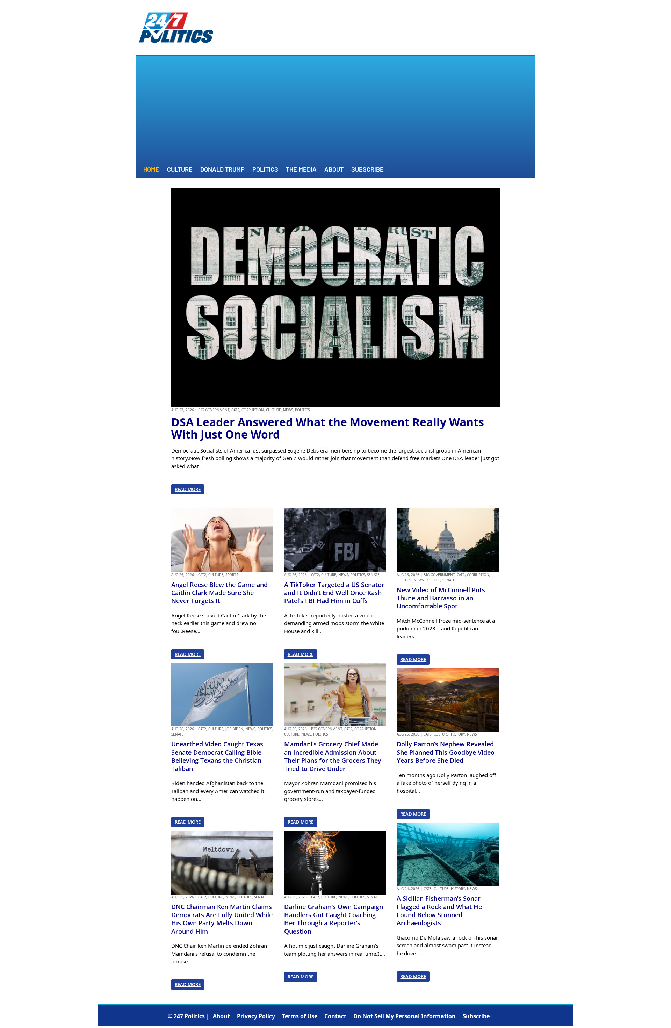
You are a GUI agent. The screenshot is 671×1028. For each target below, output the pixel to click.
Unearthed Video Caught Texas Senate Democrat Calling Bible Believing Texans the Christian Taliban (217, 756)
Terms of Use (299, 1016)
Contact (335, 1016)
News (288, 409)
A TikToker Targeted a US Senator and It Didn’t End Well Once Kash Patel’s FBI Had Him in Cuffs (334, 592)
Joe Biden (234, 728)
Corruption (252, 409)
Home (151, 170)
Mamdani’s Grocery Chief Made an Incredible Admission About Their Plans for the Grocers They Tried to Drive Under (332, 756)
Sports (231, 574)
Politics (265, 170)
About (334, 170)
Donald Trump (222, 170)
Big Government (213, 409)
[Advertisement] (335, 111)
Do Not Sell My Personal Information (404, 1016)
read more (188, 489)
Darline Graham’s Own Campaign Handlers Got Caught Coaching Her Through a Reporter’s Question (333, 919)
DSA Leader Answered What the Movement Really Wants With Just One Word (327, 428)
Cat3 (428, 734)
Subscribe (367, 170)
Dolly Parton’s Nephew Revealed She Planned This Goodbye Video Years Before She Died (446, 752)
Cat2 (235, 409)
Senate (177, 734)
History (458, 734)
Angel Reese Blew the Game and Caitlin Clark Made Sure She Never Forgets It (219, 592)
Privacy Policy (256, 1016)
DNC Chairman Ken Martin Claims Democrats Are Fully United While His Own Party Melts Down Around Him (222, 919)
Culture (180, 170)
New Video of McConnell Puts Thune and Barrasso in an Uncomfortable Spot (441, 598)
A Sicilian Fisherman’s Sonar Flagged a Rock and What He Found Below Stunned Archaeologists (439, 910)
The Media (301, 170)
